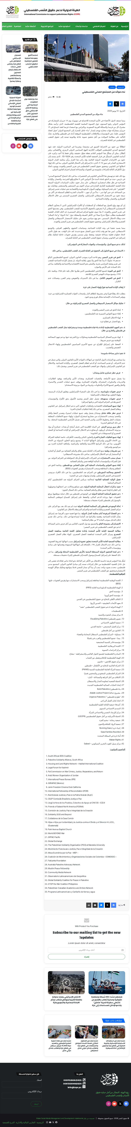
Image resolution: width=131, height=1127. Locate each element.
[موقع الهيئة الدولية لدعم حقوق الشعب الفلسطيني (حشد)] (116, 11)
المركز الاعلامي (99, 26)
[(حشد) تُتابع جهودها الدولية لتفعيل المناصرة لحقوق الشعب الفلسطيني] (30, 48)
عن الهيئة (114, 26)
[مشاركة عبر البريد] (95, 905)
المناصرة (17, 26)
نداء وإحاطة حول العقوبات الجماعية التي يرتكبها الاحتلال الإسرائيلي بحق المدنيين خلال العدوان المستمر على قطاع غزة (31, 109)
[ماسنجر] (110, 103)
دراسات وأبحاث (81, 26)
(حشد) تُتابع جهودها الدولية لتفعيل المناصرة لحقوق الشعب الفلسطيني (31, 61)
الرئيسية (124, 26)
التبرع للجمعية (9, 1122)
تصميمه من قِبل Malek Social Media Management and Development (65, 1118)
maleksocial (79, 1118)
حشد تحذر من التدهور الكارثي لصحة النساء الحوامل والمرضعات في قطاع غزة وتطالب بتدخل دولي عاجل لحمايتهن (86, 1045)
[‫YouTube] (18, 146)
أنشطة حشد (30, 26)
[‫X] (116, 103)
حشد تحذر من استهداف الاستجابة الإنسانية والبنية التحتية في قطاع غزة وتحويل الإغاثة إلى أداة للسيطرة (113, 1044)
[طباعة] (88, 905)
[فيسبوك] (122, 103)
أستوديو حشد (64, 26)
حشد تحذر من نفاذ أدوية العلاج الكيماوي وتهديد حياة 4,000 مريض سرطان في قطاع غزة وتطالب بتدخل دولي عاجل (59, 1045)
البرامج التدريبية (47, 26)
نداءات (112, 87)
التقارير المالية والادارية (25, 1122)
